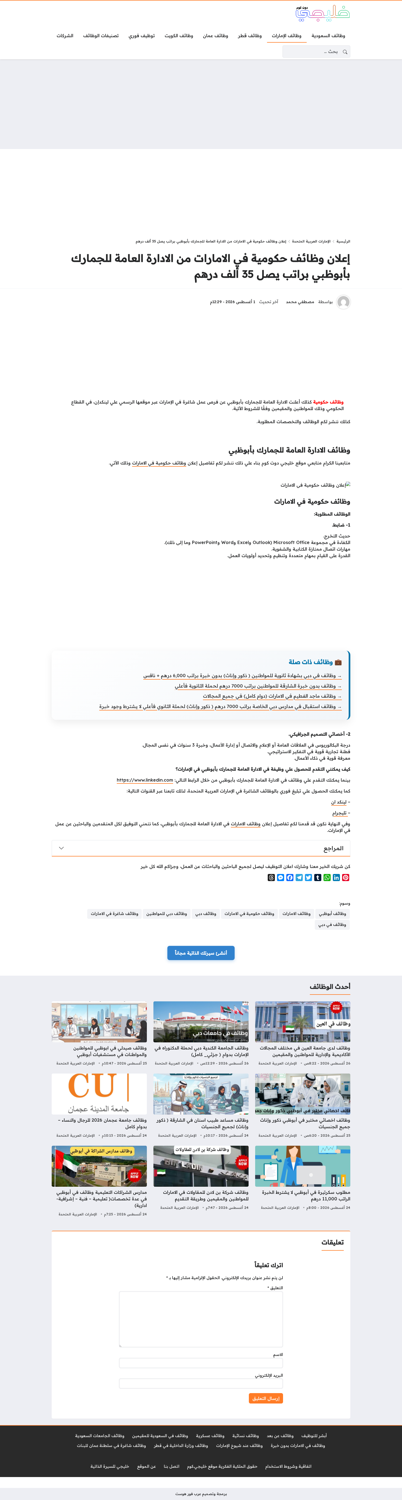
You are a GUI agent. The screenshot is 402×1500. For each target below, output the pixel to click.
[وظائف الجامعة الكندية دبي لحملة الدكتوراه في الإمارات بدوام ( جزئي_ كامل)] (201, 1034)
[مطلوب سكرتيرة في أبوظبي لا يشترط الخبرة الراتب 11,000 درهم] (302, 1182)
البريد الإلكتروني (269, 1375)
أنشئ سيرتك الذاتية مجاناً (201, 953)
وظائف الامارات (246, 823)
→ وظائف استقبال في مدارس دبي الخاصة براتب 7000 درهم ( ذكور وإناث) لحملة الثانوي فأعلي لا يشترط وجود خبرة (220, 706)
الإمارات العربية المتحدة (311, 241)
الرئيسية (343, 241)
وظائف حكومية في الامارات (159, 463)
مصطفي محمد (300, 301)
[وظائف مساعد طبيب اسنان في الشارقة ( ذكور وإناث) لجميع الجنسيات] (201, 1106)
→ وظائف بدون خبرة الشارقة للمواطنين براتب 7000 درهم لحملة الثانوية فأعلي (258, 686)
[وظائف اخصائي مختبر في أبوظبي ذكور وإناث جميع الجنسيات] (302, 1106)
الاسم (278, 1354)
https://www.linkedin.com (145, 780)
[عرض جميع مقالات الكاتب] (343, 302)
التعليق (275, 1287)
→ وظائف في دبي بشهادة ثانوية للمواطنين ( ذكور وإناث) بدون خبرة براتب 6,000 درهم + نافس (242, 675)
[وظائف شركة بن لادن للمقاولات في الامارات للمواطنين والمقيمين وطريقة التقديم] (201, 1182)
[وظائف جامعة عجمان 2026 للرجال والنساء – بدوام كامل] (99, 1106)
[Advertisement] (201, 104)
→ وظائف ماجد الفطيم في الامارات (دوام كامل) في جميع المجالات (272, 696)
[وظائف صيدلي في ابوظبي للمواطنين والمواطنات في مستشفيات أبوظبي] (99, 1034)
